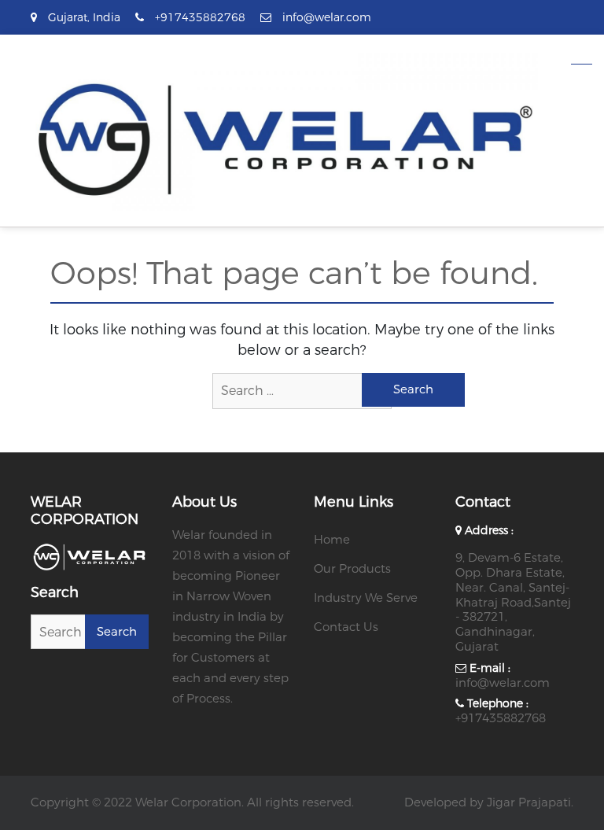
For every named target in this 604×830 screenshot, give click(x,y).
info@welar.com (502, 683)
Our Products (352, 569)
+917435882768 (500, 718)
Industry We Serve (366, 598)
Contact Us (346, 627)
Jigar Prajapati (529, 802)
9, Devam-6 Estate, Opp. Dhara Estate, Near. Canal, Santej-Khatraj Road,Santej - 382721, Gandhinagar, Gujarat (513, 602)
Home (332, 540)
